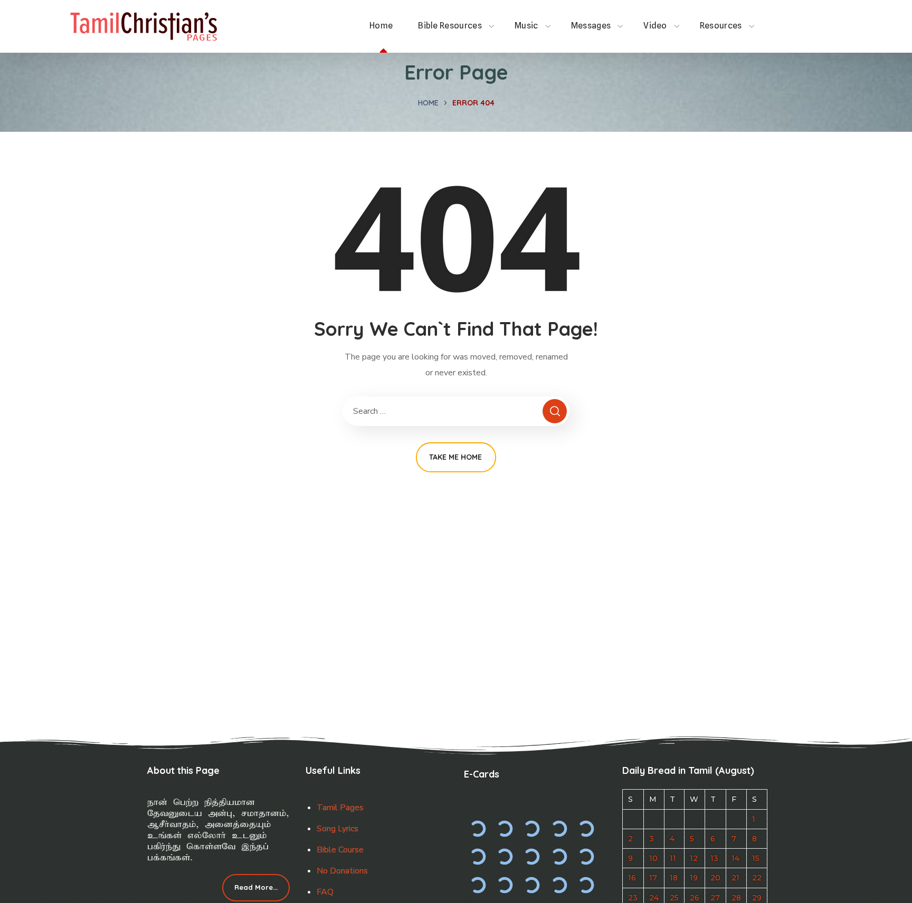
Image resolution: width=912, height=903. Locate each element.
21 (735, 877)
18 (674, 877)
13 (714, 858)
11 (673, 858)
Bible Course (340, 850)
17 (653, 877)
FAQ (325, 892)
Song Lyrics (337, 828)
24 (654, 897)
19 (694, 877)
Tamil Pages (340, 807)
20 (715, 877)
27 (715, 897)
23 (633, 897)
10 (653, 858)
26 (694, 897)
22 (757, 877)
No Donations (342, 871)
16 (632, 877)
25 (674, 897)
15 (755, 858)
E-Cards (481, 774)
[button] (256, 887)
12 (694, 858)
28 (736, 897)
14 (735, 858)
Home (428, 103)
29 (757, 897)
